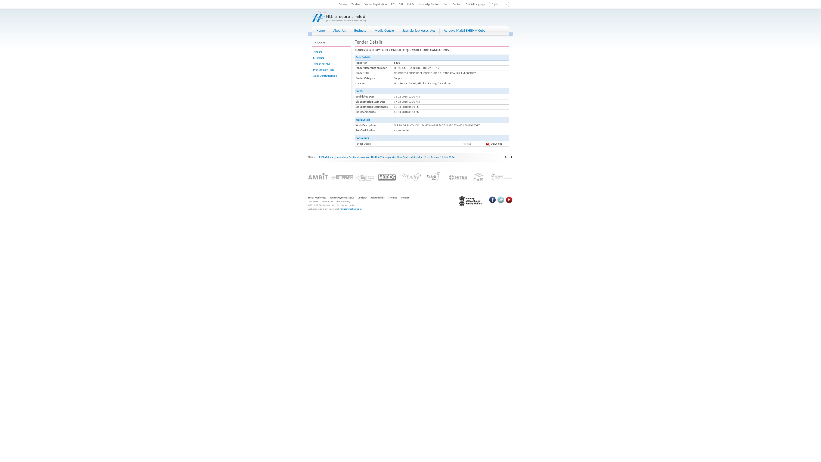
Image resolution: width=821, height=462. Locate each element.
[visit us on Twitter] (500, 202)
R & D (410, 4)
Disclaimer (313, 202)
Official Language (475, 4)
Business (360, 31)
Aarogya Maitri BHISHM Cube (464, 31)
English (495, 4)
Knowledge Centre (428, 4)
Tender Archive (321, 63)
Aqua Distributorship (325, 75)
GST (401, 4)
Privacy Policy (343, 202)
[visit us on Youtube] (509, 202)
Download (496, 143)
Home (320, 31)
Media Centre (384, 31)
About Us (339, 31)
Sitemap (392, 198)
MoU (445, 4)
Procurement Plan (323, 69)
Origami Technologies (351, 209)
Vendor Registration (376, 4)
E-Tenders (318, 57)
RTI (392, 4)
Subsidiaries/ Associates (418, 31)
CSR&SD (362, 198)
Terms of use (327, 202)
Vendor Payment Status (341, 198)
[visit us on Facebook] (492, 202)
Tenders (355, 4)
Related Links (378, 198)
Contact (457, 4)
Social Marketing (317, 198)
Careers (343, 4)
